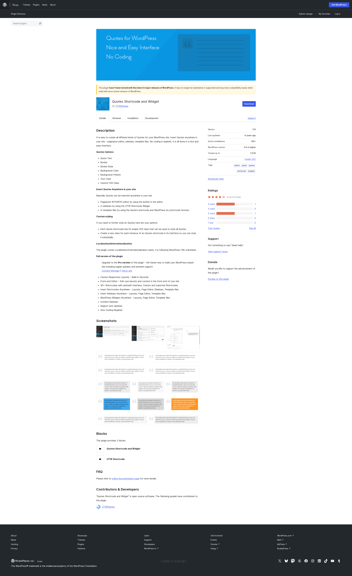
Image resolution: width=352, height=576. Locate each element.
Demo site (127, 270)
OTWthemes (122, 106)
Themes (81, 540)
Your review (214, 228)
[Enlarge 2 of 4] (161, 329)
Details (102, 118)
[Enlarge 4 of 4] (196, 355)
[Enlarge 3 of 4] (196, 329)
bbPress (282, 544)
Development (151, 118)
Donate (215, 544)
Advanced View (216, 178)
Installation (132, 118)
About (13, 535)
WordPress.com (285, 535)
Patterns (81, 548)
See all (252, 228)
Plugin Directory (18, 14)
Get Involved (216, 535)
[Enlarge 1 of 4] (125, 329)
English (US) (250, 159)
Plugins (81, 544)
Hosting (14, 544)
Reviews (116, 118)
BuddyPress (284, 548)
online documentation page (125, 478)
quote (244, 165)
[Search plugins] (40, 23)
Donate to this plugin (218, 279)
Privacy (14, 548)
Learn (146, 535)
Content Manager (111, 270)
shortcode (241, 171)
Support (252, 118)
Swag (214, 548)
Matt (280, 540)
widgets (251, 171)
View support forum (218, 251)
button (237, 165)
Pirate (39, 561)
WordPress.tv (151, 548)
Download (249, 104)
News (13, 540)
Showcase (82, 535)
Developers (149, 544)
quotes (252, 165)
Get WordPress (339, 5)
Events (214, 540)
